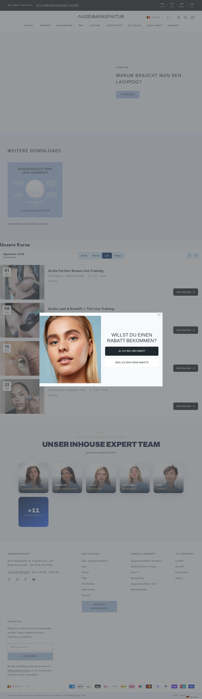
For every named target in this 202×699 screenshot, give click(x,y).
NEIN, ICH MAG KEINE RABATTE (132, 363)
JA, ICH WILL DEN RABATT (131, 351)
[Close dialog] (159, 314)
